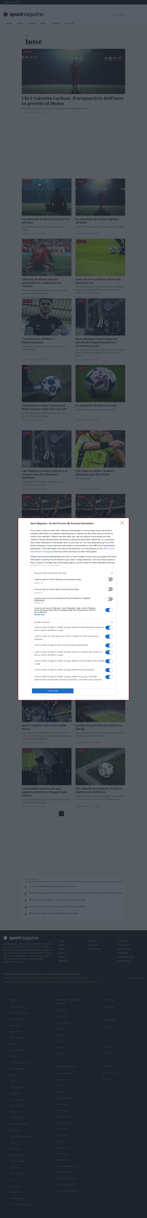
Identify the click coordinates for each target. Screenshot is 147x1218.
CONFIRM (53, 691)
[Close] (123, 523)
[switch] (109, 579)
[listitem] (73, 572)
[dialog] (73, 609)
